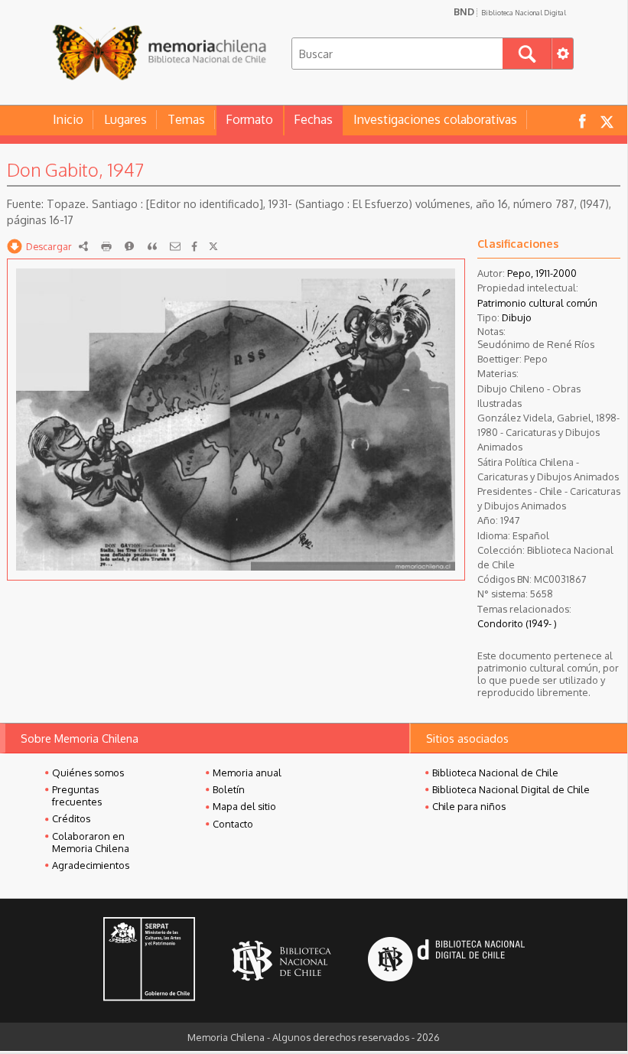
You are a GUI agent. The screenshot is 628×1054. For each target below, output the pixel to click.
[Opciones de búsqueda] (562, 53)
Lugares (125, 119)
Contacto (233, 824)
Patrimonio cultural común (537, 303)
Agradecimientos (90, 865)
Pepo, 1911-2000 (542, 273)
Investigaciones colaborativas (435, 119)
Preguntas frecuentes (77, 795)
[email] (175, 246)
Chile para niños (469, 806)
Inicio (68, 119)
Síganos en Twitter (606, 120)
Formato (249, 119)
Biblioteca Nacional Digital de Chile (511, 789)
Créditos (71, 818)
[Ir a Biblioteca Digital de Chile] (446, 961)
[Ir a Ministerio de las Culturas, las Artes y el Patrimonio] (149, 961)
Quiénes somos (88, 772)
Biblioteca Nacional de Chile (495, 772)
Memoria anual (247, 772)
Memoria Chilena (159, 51)
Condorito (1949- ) (517, 623)
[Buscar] (527, 53)
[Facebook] (194, 246)
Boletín (229, 789)
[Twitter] (213, 246)
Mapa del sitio (244, 806)
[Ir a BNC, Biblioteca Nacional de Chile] (281, 961)
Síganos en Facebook (582, 120)
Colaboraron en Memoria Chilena (90, 842)
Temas (186, 119)
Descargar (49, 246)
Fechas (313, 119)
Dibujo (517, 317)
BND (510, 11)
